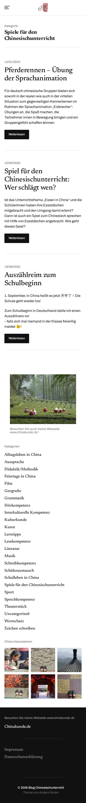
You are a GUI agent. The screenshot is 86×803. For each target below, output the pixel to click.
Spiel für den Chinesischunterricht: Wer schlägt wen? (36, 179)
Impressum (13, 750)
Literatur (12, 549)
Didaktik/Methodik (21, 469)
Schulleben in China (21, 578)
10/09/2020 (12, 163)
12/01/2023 (12, 62)
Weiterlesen (17, 134)
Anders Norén (49, 792)
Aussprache (14, 462)
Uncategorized (16, 614)
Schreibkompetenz (20, 563)
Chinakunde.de (17, 727)
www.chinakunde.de (24, 432)
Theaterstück (15, 607)
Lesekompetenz (17, 542)
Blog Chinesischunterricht (46, 787)
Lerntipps (12, 535)
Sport (9, 592)
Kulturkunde (15, 520)
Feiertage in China (20, 477)
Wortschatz (14, 621)
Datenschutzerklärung (23, 757)
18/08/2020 (12, 266)
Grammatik (14, 498)
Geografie (12, 491)
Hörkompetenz (17, 506)
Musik (9, 556)
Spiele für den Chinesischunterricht (34, 585)
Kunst (9, 527)
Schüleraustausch (19, 571)
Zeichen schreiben (19, 629)
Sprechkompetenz (19, 600)
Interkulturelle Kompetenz (27, 513)
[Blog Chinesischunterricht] (43, 7)
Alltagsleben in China (22, 455)
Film (8, 484)
